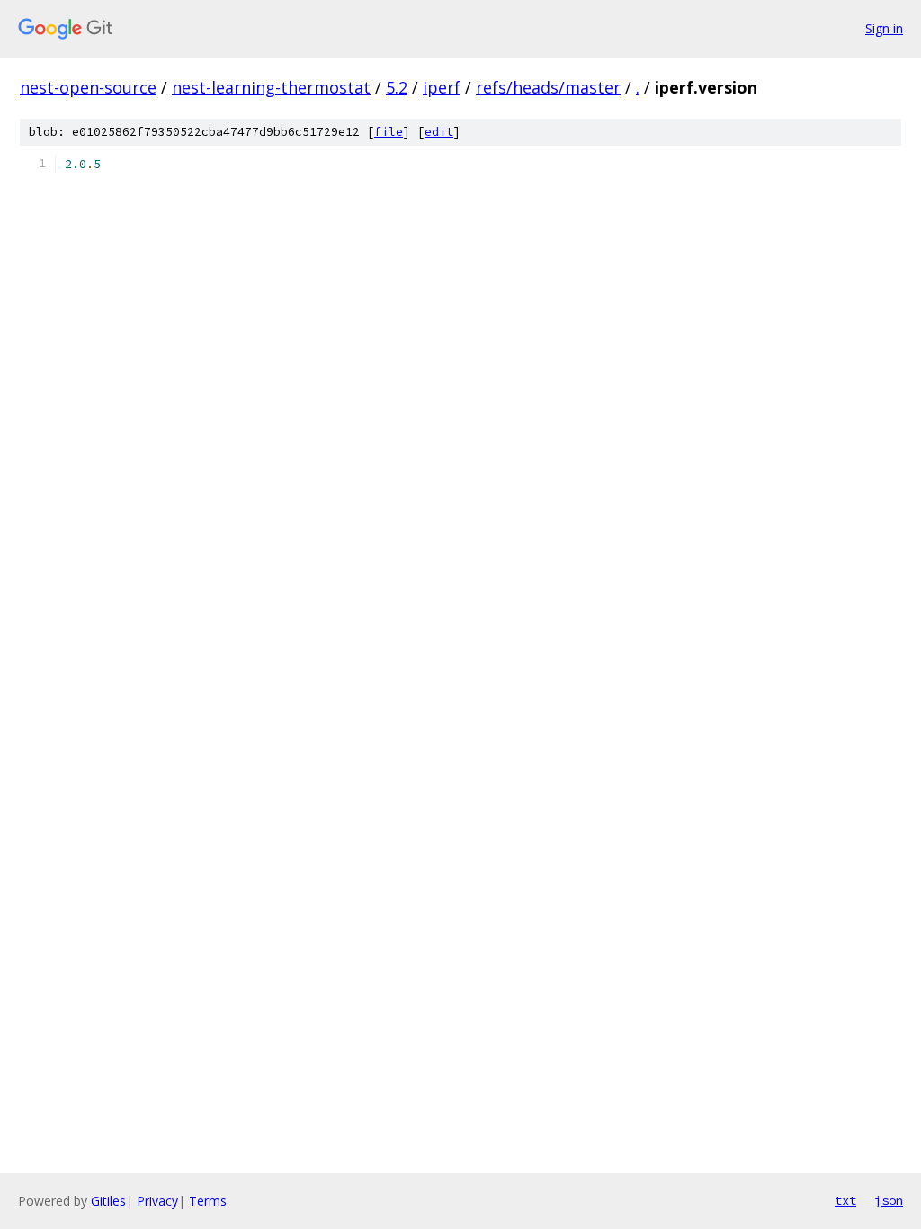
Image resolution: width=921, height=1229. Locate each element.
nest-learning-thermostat (271, 87)
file (388, 131)
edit (439, 131)
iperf (441, 87)
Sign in (884, 28)
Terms (208, 1200)
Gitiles (108, 1200)
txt (845, 1200)
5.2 (396, 87)
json (888, 1200)
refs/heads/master (548, 87)
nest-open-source (88, 87)
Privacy (157, 1200)
